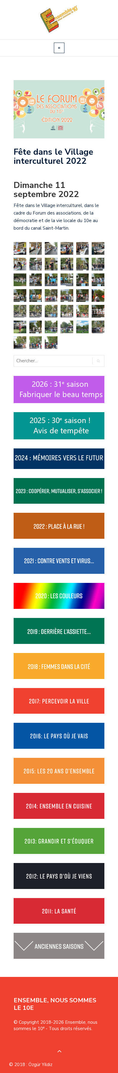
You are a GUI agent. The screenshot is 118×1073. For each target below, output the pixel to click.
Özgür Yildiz (40, 1065)
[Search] (98, 360)
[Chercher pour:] (39, 361)
